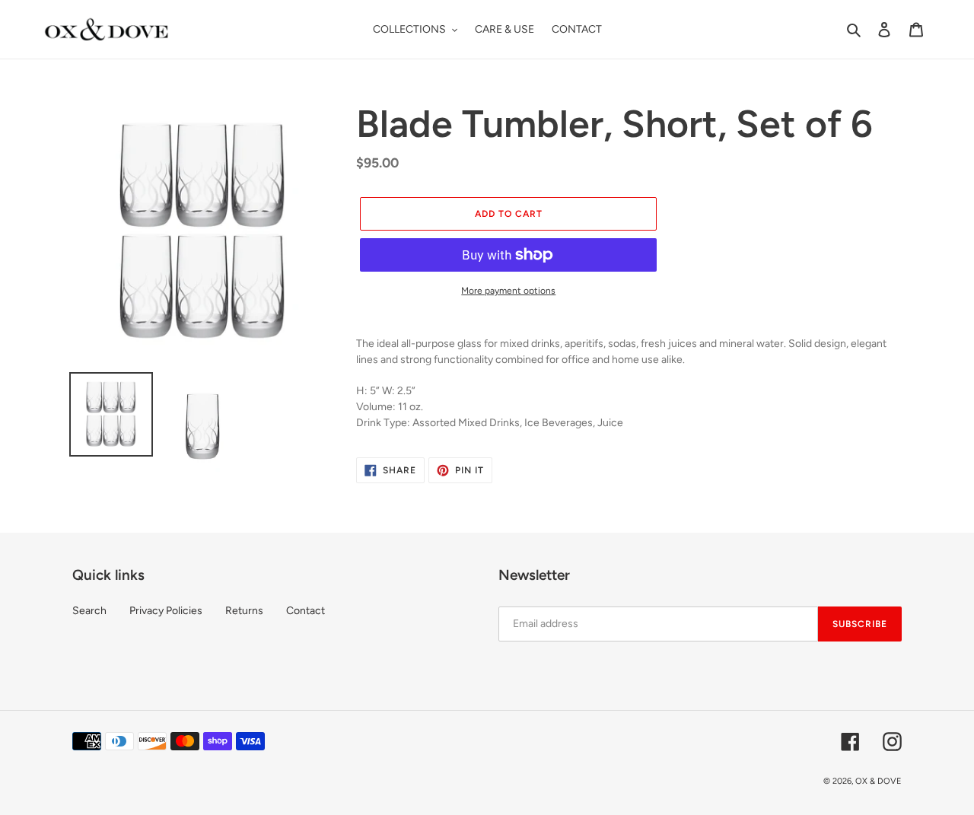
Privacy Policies (165, 610)
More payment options (508, 290)
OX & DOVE (878, 781)
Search (89, 610)
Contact (305, 610)
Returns (244, 610)
